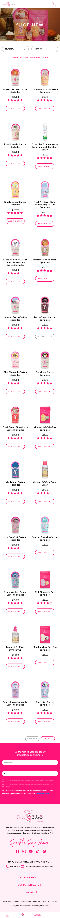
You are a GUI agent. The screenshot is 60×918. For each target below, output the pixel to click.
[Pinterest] (44, 851)
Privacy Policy (42, 793)
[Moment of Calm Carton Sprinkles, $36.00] (44, 76)
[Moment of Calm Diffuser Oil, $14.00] (15, 633)
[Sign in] (7, 915)
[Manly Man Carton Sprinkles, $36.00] (15, 468)
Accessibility (52, 901)
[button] (15, 49)
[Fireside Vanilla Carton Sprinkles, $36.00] (44, 246)
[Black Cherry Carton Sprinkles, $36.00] (44, 304)
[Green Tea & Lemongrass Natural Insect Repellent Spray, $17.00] (44, 131)
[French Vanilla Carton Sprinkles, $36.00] (15, 131)
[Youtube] (31, 851)
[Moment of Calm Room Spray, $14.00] (44, 468)
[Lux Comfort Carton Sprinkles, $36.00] (15, 524)
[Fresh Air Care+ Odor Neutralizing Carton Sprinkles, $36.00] (44, 188)
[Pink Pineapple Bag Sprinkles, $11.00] (44, 578)
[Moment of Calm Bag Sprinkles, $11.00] (44, 414)
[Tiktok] (37, 851)
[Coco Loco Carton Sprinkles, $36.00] (44, 358)
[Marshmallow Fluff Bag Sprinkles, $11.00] (44, 633)
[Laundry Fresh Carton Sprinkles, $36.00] (15, 304)
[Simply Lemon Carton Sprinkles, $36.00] (15, 188)
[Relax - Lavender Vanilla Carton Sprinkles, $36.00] (15, 688)
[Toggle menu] (52, 915)
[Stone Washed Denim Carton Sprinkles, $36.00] (15, 578)
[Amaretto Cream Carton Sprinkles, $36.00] (15, 76)
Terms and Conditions (11, 901)
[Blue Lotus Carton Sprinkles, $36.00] (44, 688)
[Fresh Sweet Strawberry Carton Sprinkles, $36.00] (15, 414)
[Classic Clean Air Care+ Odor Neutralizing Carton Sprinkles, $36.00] (15, 246)
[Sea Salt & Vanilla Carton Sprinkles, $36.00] (44, 524)
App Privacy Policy (39, 901)
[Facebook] (17, 851)
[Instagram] (24, 851)
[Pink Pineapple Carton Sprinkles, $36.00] (15, 358)
